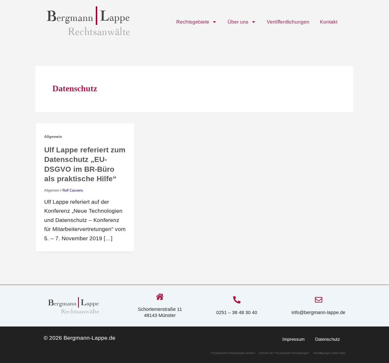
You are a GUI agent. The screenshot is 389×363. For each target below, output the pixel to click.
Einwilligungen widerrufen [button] (329, 353)
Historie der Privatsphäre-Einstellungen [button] (284, 353)
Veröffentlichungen (288, 22)
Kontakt (328, 22)
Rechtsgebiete (192, 22)
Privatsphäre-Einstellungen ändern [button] (233, 353)
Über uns (238, 22)
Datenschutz (327, 339)
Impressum (293, 339)
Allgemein (53, 136)
